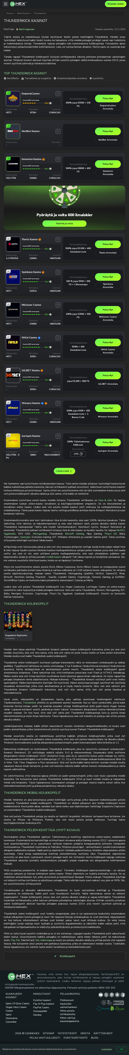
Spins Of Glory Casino (17, 1003)
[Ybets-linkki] (13, 250)
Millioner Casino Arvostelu (108, 318)
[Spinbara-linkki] (13, 283)
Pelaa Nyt (108, 98)
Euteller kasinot (42, 1000)
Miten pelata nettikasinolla (67, 1012)
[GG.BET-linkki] (13, 381)
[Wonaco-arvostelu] (50, 412)
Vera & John (105, 500)
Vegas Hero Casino (16, 1007)
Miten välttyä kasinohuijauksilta (69, 1019)
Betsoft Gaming (74, 533)
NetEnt (120, 530)
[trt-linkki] (117, 995)
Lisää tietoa (107, 1049)
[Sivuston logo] (56, 4)
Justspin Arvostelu (108, 450)
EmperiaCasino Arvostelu (108, 107)
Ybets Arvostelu (108, 252)
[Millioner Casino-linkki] (13, 315)
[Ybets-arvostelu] (50, 248)
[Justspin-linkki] (13, 446)
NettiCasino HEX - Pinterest (111, 995)
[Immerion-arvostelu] (50, 168)
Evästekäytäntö (75, 1038)
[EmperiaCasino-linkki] (13, 104)
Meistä (85, 1033)
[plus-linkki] (103, 1002)
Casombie (11, 1022)
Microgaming (40, 533)
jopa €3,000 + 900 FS (78, 381)
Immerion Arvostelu (108, 173)
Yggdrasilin (10, 533)
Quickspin (25, 537)
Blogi (94, 1038)
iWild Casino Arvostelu (108, 351)
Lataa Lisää (62, 470)
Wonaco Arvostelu (108, 416)
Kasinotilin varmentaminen (68, 1005)
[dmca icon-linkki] (118, 1002)
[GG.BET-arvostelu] (50, 380)
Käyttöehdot (103, 1033)
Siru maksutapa (43, 940)
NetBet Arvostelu (107, 139)
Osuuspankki (40, 1011)
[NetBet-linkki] (13, 137)
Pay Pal (15, 940)
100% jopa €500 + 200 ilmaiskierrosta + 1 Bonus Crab (78, 414)
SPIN (76, 453)
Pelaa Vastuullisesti (45, 1038)
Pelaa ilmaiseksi (18, 621)
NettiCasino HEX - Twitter (106, 995)
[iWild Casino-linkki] (13, 348)
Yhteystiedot (67, 1033)
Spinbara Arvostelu (108, 286)
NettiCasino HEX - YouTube (100, 995)
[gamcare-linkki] (109, 1002)
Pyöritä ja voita (64, 223)
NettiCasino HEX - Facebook (122, 995)
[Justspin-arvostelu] (50, 445)
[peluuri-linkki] (103, 1008)
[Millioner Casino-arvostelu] (50, 314)
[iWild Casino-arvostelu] (50, 347)
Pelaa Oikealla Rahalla (18, 630)
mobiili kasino (53, 557)
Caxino (9, 1011)
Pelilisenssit (67, 1000)
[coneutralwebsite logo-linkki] (117, 1008)
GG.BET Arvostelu (108, 383)
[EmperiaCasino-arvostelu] (50, 103)
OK (121, 1049)
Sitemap (48, 1033)
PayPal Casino (41, 1007)
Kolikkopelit (67, 956)
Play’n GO (111, 533)
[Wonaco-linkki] (13, 414)
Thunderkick (29, 702)
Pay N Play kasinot (43, 1004)
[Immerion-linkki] (13, 170)
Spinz (9, 1014)
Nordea (37, 1015)
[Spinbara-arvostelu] (50, 281)
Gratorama (11, 1018)
